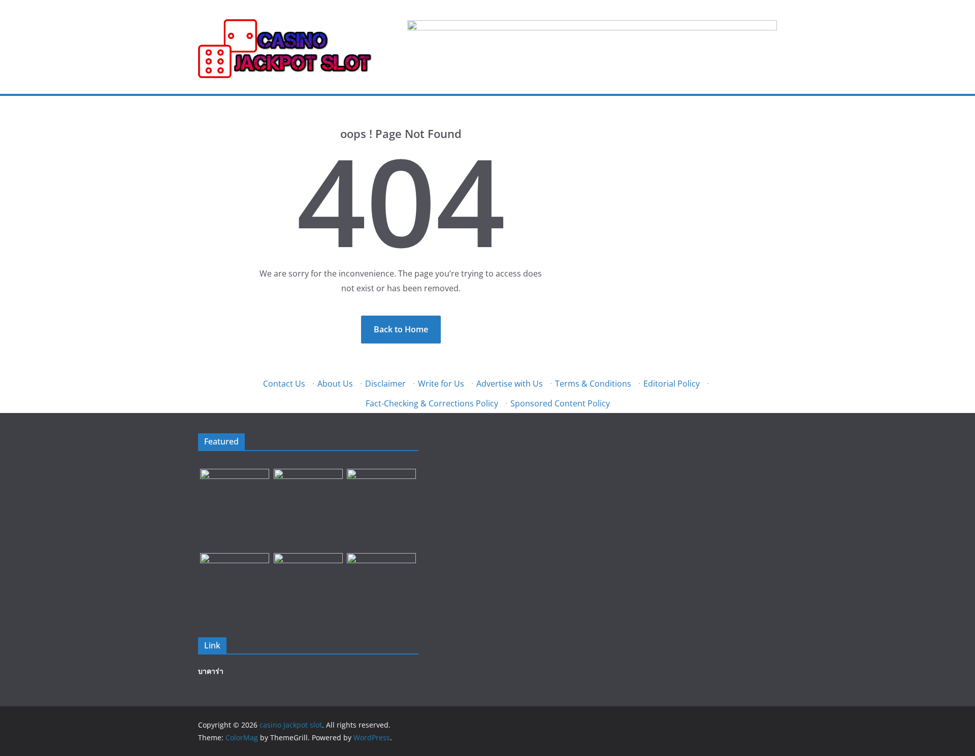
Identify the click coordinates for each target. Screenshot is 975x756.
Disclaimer (385, 383)
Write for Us (441, 383)
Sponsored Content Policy (560, 403)
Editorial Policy (671, 383)
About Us (335, 383)
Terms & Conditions (593, 383)
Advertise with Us (509, 383)
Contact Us (284, 383)
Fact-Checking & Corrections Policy (432, 403)
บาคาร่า (210, 671)
